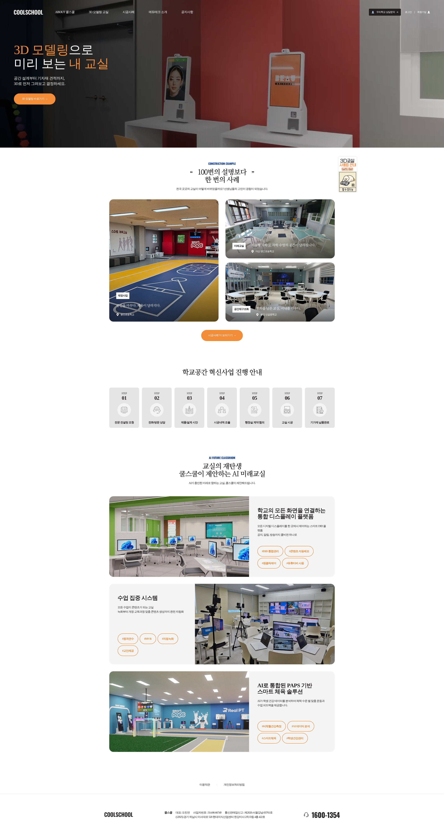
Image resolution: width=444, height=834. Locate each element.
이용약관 (204, 784)
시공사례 (128, 12)
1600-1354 (326, 815)
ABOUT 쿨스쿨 (65, 12)
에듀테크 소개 (158, 12)
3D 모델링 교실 (98, 12)
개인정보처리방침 (234, 784)
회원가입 (421, 12)
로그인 (408, 12)
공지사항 (187, 12)
